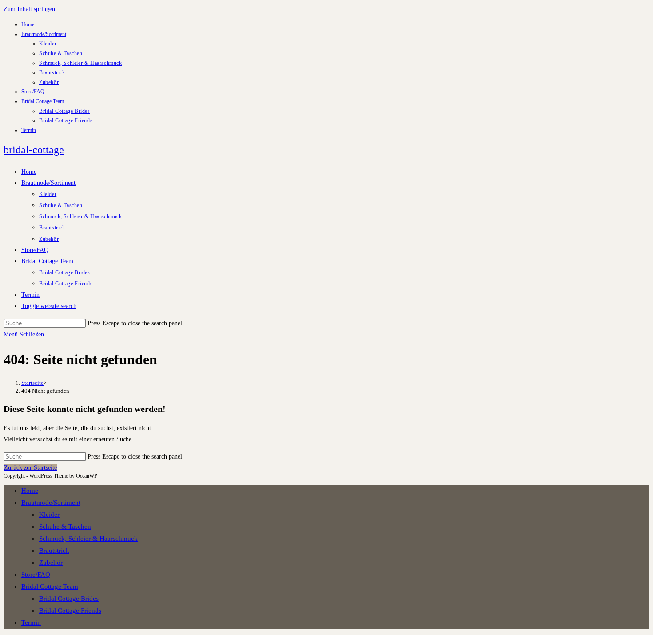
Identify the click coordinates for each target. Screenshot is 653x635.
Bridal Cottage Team (42, 101)
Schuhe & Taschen (61, 53)
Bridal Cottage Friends (65, 120)
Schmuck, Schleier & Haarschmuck (80, 63)
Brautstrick (52, 72)
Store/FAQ (32, 91)
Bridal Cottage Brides (64, 111)
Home (27, 24)
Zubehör (49, 82)
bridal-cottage (34, 150)
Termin (28, 130)
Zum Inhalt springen (29, 9)
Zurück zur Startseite (30, 467)
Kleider (47, 43)
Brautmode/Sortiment (43, 34)
